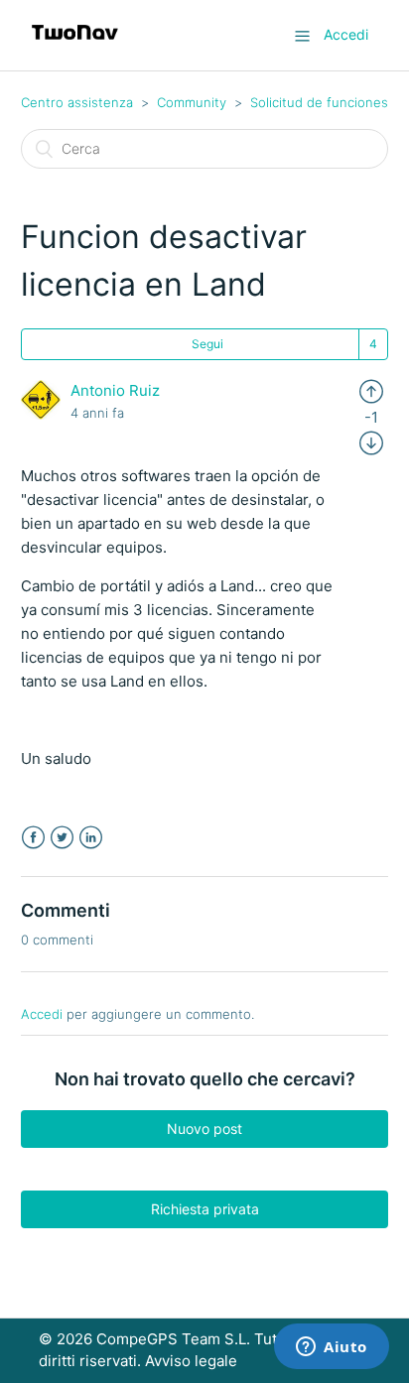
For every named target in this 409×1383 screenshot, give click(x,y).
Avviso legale (191, 1360)
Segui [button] (207, 343)
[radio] (371, 390)
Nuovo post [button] (204, 1128)
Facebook (33, 837)
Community (191, 102)
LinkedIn (90, 837)
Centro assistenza (77, 102)
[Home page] (75, 45)
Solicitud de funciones (319, 102)
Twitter (62, 837)
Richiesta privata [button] (205, 1208)
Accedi (42, 1014)
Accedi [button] (346, 34)
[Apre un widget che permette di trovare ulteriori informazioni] (331, 1348)
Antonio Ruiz (115, 390)
